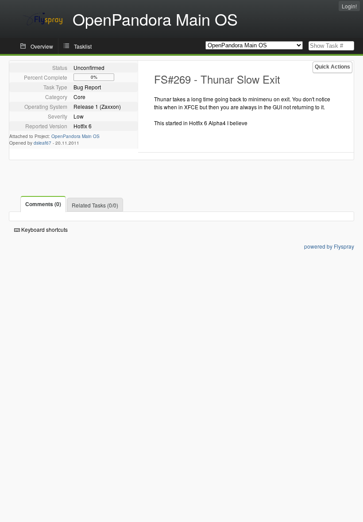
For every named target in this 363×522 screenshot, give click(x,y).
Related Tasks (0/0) (95, 205)
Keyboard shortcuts (44, 229)
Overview (42, 46)
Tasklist (83, 46)
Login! (349, 6)
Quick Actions (332, 67)
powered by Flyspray (329, 246)
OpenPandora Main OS (75, 136)
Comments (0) (43, 204)
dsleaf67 (42, 143)
